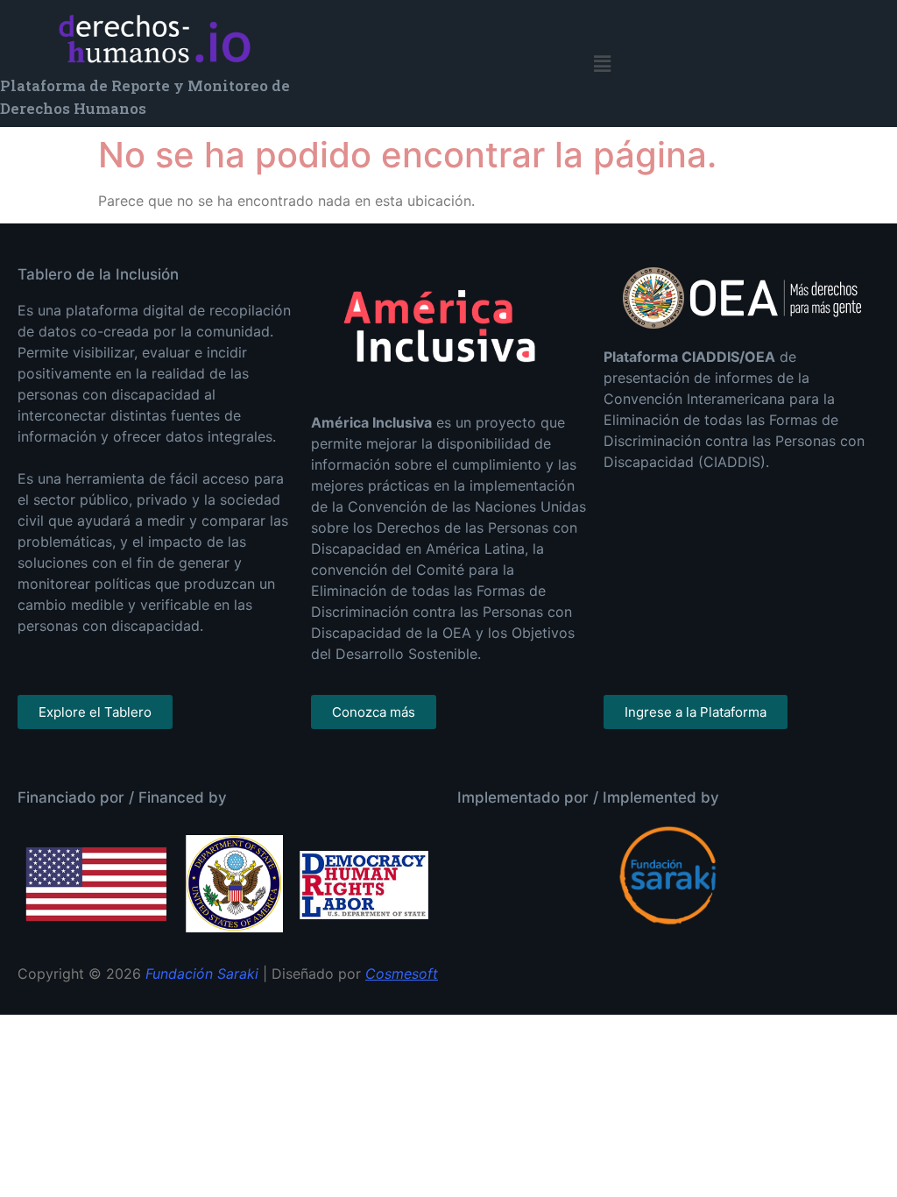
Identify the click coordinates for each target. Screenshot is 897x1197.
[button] (603, 63)
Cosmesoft (401, 973)
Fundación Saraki (201, 973)
